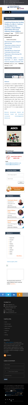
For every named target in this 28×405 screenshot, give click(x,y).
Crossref (11, 239)
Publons (11, 243)
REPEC (10, 251)
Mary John (10, 152)
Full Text (16, 77)
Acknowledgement (19, 116)
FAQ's (5, 332)
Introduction (12, 112)
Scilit (10, 241)
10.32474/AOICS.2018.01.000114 (13, 68)
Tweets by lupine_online (12, 261)
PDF (22, 77)
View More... (19, 255)
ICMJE (10, 247)
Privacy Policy (21, 395)
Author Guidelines (8, 326)
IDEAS (10, 253)
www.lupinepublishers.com (10, 393)
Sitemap (6, 334)
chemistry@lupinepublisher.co (13, 164)
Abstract (6, 112)
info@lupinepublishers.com (10, 312)
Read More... (13, 283)
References (6, 118)
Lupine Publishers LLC (19, 389)
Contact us (6, 330)
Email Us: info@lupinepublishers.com (12, 0)
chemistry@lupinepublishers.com (13, 163)
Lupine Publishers (9, 342)
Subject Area (7, 328)
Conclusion (6, 116)
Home (5, 322)
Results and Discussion (16, 114)
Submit (20, 182)
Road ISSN (11, 237)
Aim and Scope (7, 324)
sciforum (11, 249)
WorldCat (11, 245)
